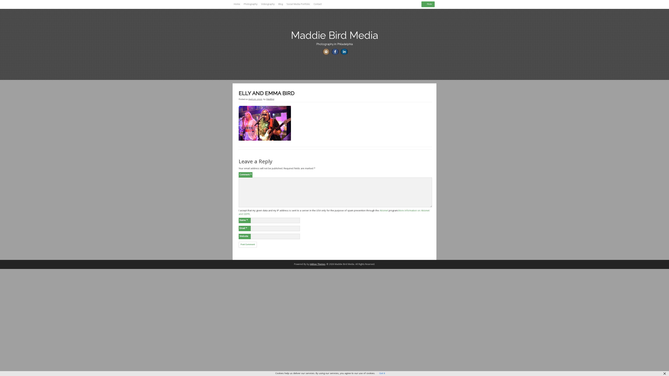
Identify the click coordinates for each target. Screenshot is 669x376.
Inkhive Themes (317, 264)
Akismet (384, 211)
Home (237, 4)
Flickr (429, 4)
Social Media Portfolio (298, 4)
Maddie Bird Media (334, 35)
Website (244, 236)
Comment (246, 175)
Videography (268, 4)
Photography (250, 4)
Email (243, 228)
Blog (280, 4)
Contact (318, 4)
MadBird (270, 99)
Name (244, 220)
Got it (382, 373)
